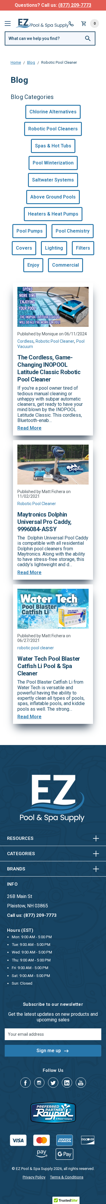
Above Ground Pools (53, 197)
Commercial (65, 265)
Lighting (54, 248)
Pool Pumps (29, 231)
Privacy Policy (34, 1177)
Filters (83, 248)
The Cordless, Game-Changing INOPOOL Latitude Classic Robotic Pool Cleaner (48, 368)
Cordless (25, 341)
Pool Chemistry (73, 231)
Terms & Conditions (66, 1177)
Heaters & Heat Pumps (53, 214)
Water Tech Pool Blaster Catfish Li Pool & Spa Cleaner (48, 666)
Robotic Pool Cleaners (53, 129)
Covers (24, 248)
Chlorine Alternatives (53, 112)
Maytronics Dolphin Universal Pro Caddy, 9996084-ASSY (44, 522)
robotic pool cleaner (35, 647)
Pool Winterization (53, 163)
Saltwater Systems (53, 180)
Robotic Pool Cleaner (55, 341)
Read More (29, 428)
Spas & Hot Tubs (53, 146)
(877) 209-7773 (74, 5)
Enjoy (33, 265)
